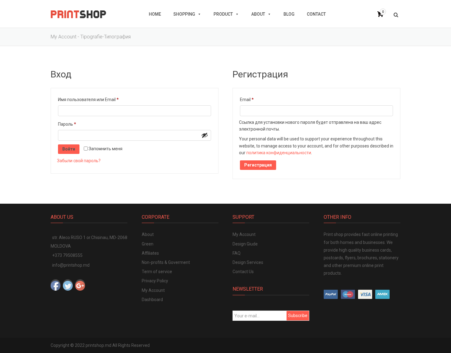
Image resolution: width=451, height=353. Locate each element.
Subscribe (297, 315)
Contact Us (243, 271)
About (258, 14)
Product (223, 14)
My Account (153, 290)
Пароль (80, 124)
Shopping (184, 14)
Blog (289, 14)
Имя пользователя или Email (101, 99)
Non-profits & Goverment (166, 262)
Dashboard (152, 299)
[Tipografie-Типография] (78, 13)
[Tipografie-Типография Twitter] (68, 284)
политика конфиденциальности (278, 152)
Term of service (157, 271)
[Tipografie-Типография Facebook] (55, 284)
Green (147, 243)
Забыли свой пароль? (79, 160)
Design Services (248, 262)
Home (155, 14)
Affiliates (150, 253)
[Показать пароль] (204, 135)
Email (260, 99)
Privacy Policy (155, 280)
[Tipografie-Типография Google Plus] (80, 284)
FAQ (237, 253)
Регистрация (258, 165)
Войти (68, 149)
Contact (316, 14)
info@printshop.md (71, 265)
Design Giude (245, 243)
